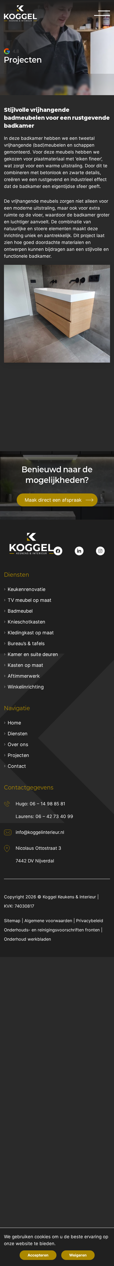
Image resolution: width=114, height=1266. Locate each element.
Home (14, 723)
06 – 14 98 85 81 (47, 803)
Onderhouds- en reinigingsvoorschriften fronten (52, 929)
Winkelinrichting (26, 687)
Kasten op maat (25, 665)
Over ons (18, 744)
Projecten (18, 755)
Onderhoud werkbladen (27, 939)
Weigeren (78, 1255)
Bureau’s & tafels (26, 643)
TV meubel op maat (29, 600)
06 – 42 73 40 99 (54, 816)
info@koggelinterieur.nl (40, 832)
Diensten (18, 733)
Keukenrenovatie (26, 589)
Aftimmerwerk (24, 676)
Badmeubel (20, 611)
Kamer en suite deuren (33, 654)
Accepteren (38, 1255)
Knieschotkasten (26, 622)
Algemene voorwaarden (48, 920)
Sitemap (12, 920)
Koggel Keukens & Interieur (69, 896)
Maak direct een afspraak (53, 500)
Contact (17, 766)
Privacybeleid (89, 920)
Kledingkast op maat (31, 632)
